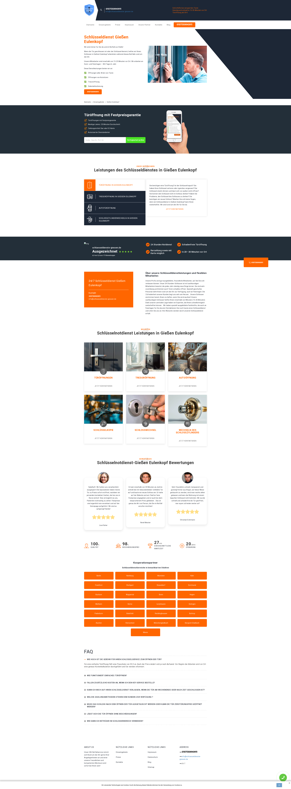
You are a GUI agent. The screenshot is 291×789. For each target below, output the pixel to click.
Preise (117, 25)
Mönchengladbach (161, 623)
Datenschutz (153, 757)
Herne (130, 604)
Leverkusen (161, 604)
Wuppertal (130, 594)
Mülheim (98, 604)
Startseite (90, 25)
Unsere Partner (144, 25)
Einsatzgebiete (105, 25)
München (161, 576)
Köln (192, 576)
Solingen (192, 604)
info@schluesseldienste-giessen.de (119, 11)
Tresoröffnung (145, 377)
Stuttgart (130, 585)
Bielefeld (130, 613)
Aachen (99, 623)
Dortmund (192, 585)
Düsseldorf (161, 585)
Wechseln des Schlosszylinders (187, 431)
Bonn (161, 594)
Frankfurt (98, 585)
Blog (168, 25)
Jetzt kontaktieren (174, 209)
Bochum (99, 594)
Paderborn (99, 613)
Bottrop (192, 613)
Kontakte (158, 25)
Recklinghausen (161, 613)
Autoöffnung (187, 377)
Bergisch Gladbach (192, 623)
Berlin (99, 576)
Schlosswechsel (145, 430)
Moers (145, 632)
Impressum (129, 25)
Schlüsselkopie (103, 430)
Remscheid (130, 623)
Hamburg (130, 576)
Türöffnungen (103, 377)
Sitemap (151, 767)
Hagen (192, 594)
